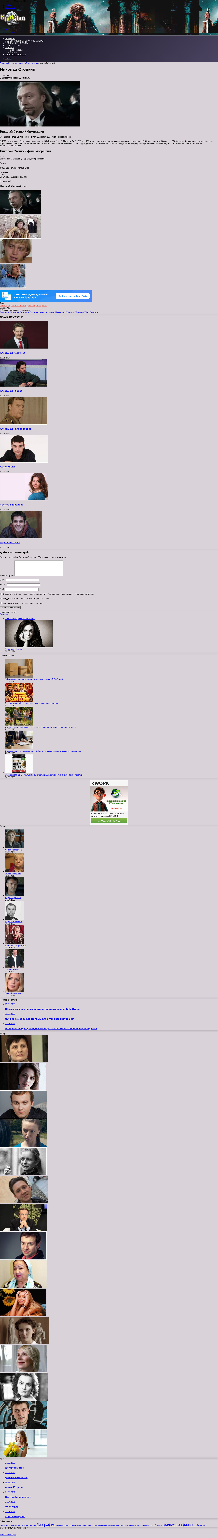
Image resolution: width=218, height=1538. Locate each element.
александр (5, 1525)
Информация (16, 50)
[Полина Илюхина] (23, 1456)
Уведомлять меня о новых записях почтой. (23, 603)
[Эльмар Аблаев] (14, 967)
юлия (200, 1525)
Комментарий (7, 575)
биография (5, 305)
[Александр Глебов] (23, 386)
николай (15, 305)
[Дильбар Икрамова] (23, 1287)
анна (34, 1525)
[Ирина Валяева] (23, 1146)
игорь (94, 1525)
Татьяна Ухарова (13, 874)
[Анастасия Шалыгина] (23, 1090)
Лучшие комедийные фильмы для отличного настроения (31, 703)
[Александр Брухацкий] (14, 943)
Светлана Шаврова (11, 504)
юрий (204, 1525)
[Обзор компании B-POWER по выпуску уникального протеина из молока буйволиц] (19, 773)
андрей (29, 1525)
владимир (60, 1525)
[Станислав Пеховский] (23, 1428)
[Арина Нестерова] (14, 847)
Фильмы (9, 48)
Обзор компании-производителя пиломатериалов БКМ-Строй (34, 679)
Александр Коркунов (12, 353)
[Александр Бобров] (23, 1259)
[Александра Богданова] (24, 1344)
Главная (4, 63)
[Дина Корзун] (23, 1372)
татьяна (159, 1525)
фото (44, 305)
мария (115, 1525)
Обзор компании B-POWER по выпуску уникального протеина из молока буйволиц (43, 775)
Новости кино (13, 45)
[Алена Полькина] (24, 1400)
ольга (143, 1525)
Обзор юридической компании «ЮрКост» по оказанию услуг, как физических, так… (43, 751)
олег (138, 1525)
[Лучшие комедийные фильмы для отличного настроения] (19, 701)
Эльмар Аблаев (12, 969)
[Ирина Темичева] (23, 1315)
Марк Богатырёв (10, 542)
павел (147, 1525)
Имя (2, 580)
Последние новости (17, 43)
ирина (98, 1525)
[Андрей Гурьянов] (14, 895)
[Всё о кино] (13, 25)
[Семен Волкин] (24, 1203)
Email (3, 585)
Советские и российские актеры (24, 41)
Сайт (2, 589)
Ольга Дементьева (14, 993)
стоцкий (22, 305)
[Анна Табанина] (23, 1174)
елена (89, 1525)
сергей (153, 1525)
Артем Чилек (8, 466)
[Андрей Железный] (14, 919)
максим (110, 1525)
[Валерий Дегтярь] (23, 1231)
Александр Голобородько (15, 428)
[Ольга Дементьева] (14, 991)
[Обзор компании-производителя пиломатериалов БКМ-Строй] (19, 677)
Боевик (13, 52)
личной (104, 1525)
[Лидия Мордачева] (24, 1062)
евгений (75, 1525)
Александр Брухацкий (15, 945)
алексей (14, 1525)
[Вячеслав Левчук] (23, 1118)
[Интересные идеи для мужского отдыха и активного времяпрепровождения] (19, 725)
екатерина (82, 1525)
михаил (121, 1525)
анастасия (21, 1525)
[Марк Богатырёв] (21, 538)
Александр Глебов (11, 391)
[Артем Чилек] (24, 462)
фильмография (34, 305)
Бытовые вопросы (15, 54)
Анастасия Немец (13, 649)
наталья (128, 1525)
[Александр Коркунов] (24, 348)
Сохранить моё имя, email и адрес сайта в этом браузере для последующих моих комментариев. (48, 594)
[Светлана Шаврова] (24, 500)
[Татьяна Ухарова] (14, 871)
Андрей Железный (13, 921)
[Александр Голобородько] (23, 424)
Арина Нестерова (13, 850)
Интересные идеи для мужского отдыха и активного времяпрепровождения (40, 727)
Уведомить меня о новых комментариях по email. (26, 599)
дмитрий (68, 1525)
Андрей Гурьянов (13, 898)
